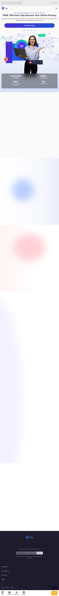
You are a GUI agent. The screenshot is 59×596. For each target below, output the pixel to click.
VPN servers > (44, 78)
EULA (12, 587)
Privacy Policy (5, 587)
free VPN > (16, 78)
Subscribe (39, 553)
